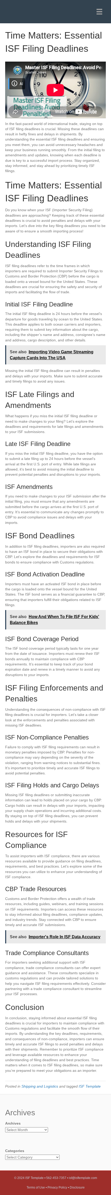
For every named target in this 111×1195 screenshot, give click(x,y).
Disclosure (77, 1187)
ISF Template (90, 1086)
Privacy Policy (57, 1187)
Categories (14, 1151)
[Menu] (99, 11)
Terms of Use (36, 1187)
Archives (13, 1123)
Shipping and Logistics (39, 1086)
